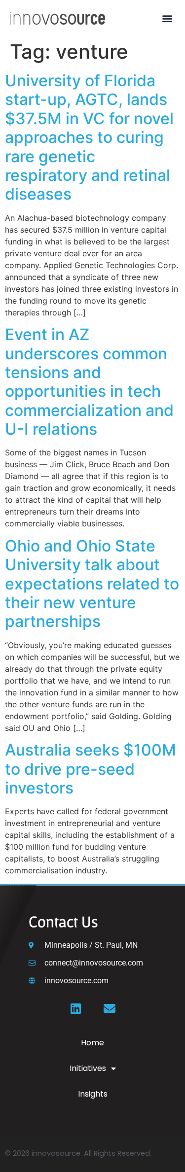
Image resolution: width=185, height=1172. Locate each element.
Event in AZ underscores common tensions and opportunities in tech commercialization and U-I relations (89, 382)
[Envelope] (109, 1008)
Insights (93, 1094)
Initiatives (88, 1068)
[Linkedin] (76, 1008)
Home (92, 1042)
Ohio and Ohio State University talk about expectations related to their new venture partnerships (92, 583)
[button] (167, 18)
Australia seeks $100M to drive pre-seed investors (90, 768)
